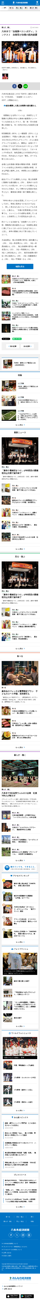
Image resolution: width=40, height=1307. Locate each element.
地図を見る (20, 266)
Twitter (17, 1235)
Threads (29, 1235)
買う (26, 8)
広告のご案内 (7, 1255)
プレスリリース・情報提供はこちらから (15, 1246)
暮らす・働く (34, 8)
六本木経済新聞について (10, 1243)
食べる (12, 8)
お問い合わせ (7, 1253)
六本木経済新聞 (20, 2)
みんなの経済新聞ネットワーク (20, 1278)
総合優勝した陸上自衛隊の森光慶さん (21, 105)
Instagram (23, 1235)
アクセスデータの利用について (12, 1249)
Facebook (11, 1235)
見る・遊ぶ (19, 8)
